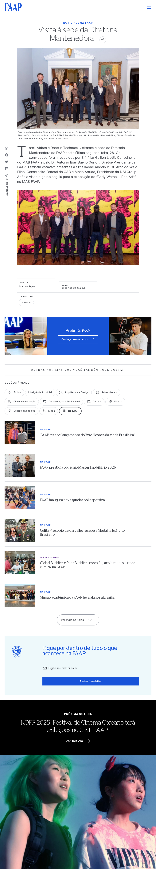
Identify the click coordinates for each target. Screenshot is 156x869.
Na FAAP (86, 22)
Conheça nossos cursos (75, 339)
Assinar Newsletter (91, 681)
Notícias (70, 22)
